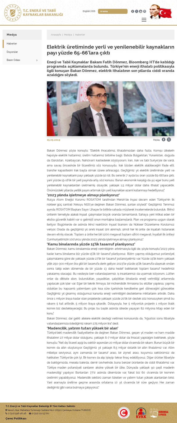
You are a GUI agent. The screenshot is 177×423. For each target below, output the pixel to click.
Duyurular (12, 51)
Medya (68, 34)
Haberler (12, 43)
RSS (93, 11)
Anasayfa (56, 34)
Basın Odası (13, 60)
